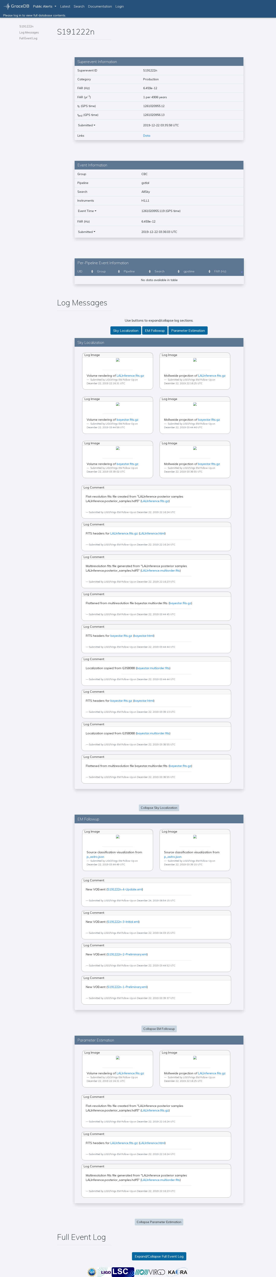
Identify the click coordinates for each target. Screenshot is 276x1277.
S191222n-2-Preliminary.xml (127, 954)
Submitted (85, 125)
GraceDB (19, 6)
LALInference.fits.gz (130, 376)
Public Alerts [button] (42, 6)
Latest (65, 6)
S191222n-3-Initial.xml (123, 922)
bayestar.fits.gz (127, 420)
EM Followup (155, 330)
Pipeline (129, 271)
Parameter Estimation (188, 330)
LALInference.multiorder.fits (160, 570)
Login (119, 6)
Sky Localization (125, 330)
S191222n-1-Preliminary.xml (127, 987)
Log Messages (29, 32)
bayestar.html (144, 636)
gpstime (188, 271)
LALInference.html (152, 533)
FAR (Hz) (220, 271)
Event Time (86, 211)
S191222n (26, 26)
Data (146, 135)
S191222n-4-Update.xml (124, 889)
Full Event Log (28, 38)
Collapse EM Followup (159, 1029)
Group (101, 271)
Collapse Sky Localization (159, 808)
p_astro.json (95, 857)
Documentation (100, 6)
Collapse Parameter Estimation (159, 1222)
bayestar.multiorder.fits (153, 668)
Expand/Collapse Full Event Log (159, 1256)
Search (79, 6)
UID (79, 271)
